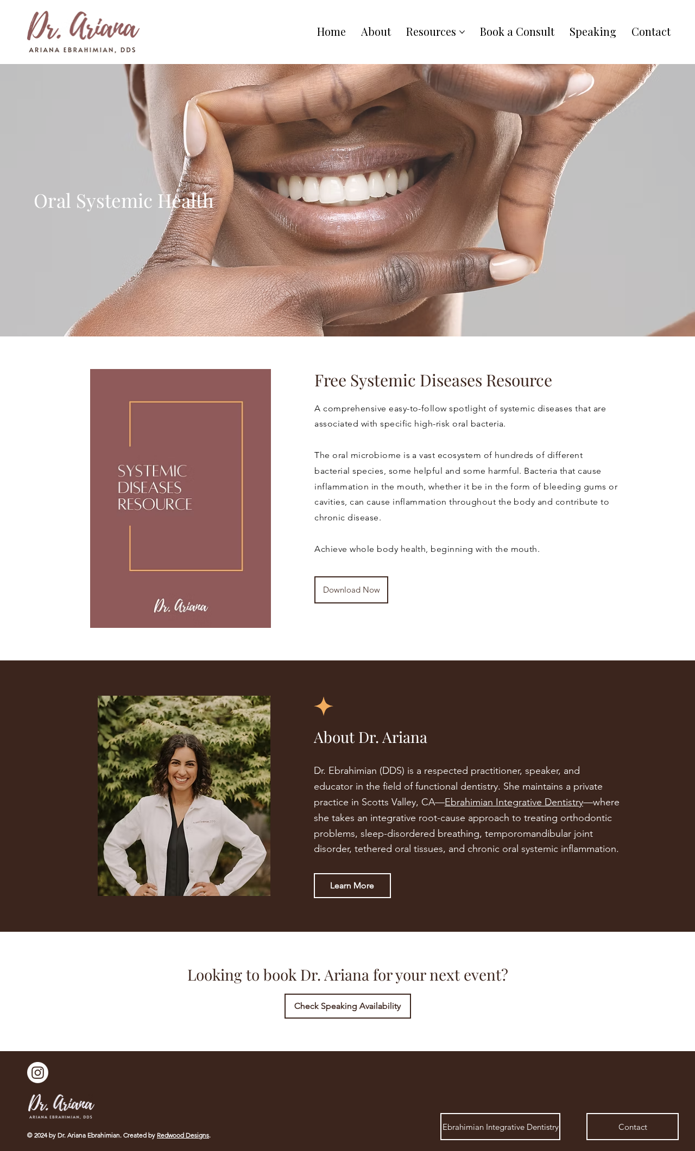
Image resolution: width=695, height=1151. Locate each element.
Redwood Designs (183, 1135)
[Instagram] (37, 1072)
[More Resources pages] (462, 32)
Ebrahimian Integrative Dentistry (514, 802)
